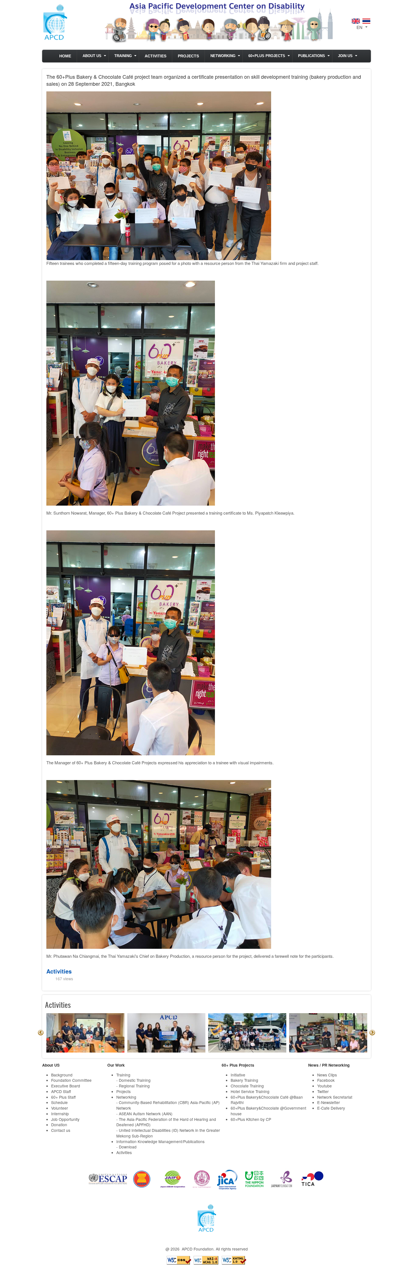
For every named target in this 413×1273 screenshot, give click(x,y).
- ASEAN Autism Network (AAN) (144, 1113)
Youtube (324, 1086)
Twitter (323, 1091)
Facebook (326, 1080)
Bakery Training (244, 1080)
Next (372, 1032)
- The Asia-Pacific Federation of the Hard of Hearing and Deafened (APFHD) (166, 1122)
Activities (155, 56)
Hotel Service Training (250, 1091)
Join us (345, 56)
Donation (59, 1124)
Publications (311, 56)
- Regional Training (133, 1086)
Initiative (238, 1075)
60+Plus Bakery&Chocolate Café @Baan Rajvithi (267, 1099)
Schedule (59, 1102)
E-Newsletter (328, 1102)
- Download (126, 1147)
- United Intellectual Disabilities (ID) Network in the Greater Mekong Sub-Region (168, 1133)
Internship (60, 1113)
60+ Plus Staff (63, 1097)
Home (65, 56)
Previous (41, 1032)
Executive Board (65, 1086)
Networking (222, 56)
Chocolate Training (247, 1086)
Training (123, 56)
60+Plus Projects (266, 56)
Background (61, 1075)
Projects (188, 56)
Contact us (60, 1130)
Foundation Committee (71, 1080)
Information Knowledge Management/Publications (160, 1141)
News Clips (327, 1075)
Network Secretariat (334, 1097)
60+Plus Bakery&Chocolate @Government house (268, 1110)
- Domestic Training (133, 1080)
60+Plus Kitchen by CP (251, 1119)
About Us (92, 56)
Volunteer (59, 1108)
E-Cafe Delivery (331, 1108)
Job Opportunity (65, 1119)
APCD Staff (61, 1091)
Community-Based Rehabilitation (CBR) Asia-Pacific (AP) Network (168, 1105)
